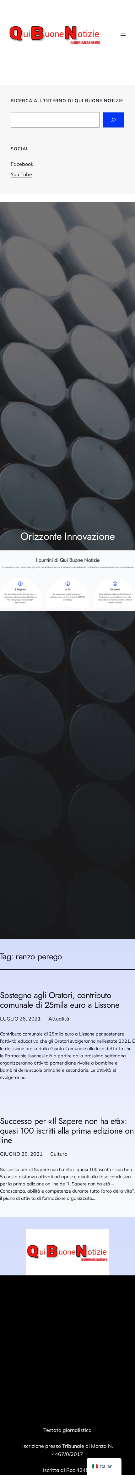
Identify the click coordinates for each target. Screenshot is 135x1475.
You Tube (21, 174)
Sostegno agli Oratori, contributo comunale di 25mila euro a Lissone (59, 1000)
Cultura (59, 1154)
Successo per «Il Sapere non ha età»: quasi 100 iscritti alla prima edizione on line (67, 1130)
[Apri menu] (123, 34)
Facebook (22, 164)
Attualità (58, 1019)
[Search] (113, 119)
